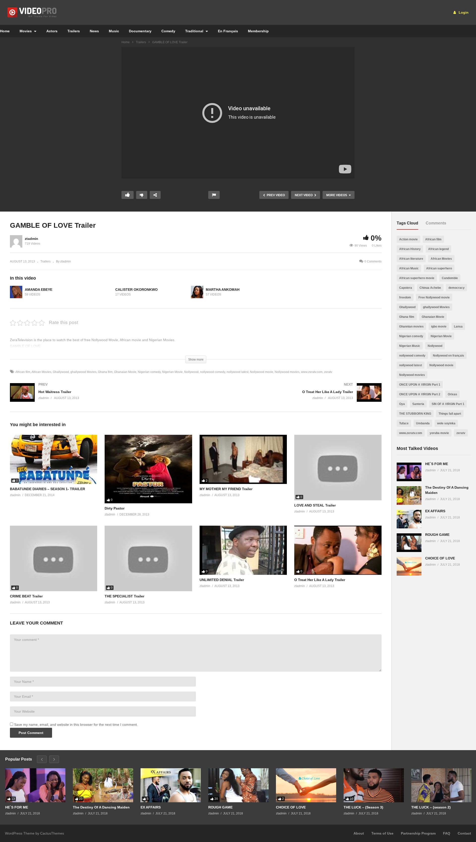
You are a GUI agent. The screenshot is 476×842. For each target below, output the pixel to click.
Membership (258, 31)
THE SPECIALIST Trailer (124, 596)
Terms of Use (382, 833)
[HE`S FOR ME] (409, 472)
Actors (52, 31)
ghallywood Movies (83, 372)
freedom (405, 297)
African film (22, 372)
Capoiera (405, 288)
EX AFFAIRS (435, 511)
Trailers (73, 31)
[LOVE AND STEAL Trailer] (338, 467)
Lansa (458, 326)
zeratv (328, 372)
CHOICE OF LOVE (440, 558)
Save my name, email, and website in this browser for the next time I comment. (76, 725)
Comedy (168, 31)
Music (114, 31)
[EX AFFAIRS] (409, 519)
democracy (456, 288)
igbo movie (438, 326)
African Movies (41, 372)
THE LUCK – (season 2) (431, 807)
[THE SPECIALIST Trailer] (148, 558)
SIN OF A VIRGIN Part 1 (448, 404)
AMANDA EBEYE (38, 290)
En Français (228, 31)
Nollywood (191, 372)
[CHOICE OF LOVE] (409, 566)
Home (125, 42)
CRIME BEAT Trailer (26, 596)
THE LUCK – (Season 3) (363, 807)
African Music (409, 268)
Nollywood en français (448, 355)
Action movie (408, 239)
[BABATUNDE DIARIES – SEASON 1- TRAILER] (53, 459)
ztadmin (31, 239)
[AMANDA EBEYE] (16, 292)
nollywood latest (237, 372)
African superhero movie (416, 278)
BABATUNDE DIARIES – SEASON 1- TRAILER (47, 489)
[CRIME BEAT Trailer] (53, 558)
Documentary (140, 31)
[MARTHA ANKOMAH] (197, 292)
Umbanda (423, 423)
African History (410, 249)
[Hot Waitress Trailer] (100, 397)
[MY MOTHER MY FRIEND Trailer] (243, 459)
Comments (436, 223)
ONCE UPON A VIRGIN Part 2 (419, 394)
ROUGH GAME (437, 535)
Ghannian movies (411, 326)
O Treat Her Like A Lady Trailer (319, 580)
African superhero (439, 268)
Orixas (452, 394)
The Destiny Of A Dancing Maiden (101, 807)
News (94, 31)
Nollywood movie (261, 372)
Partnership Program (418, 833)
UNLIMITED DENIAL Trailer (222, 580)
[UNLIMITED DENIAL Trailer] (243, 550)
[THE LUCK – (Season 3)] (374, 785)
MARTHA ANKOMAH (222, 290)
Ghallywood (61, 372)
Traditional (194, 31)
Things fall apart (450, 413)
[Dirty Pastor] (148, 469)
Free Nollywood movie (434, 297)
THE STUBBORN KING (415, 413)
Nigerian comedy (149, 372)
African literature (411, 258)
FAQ (446, 833)
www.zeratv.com (312, 372)
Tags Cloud (407, 223)
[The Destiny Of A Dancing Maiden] (409, 495)
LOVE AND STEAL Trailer (315, 505)
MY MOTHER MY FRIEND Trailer (226, 489)
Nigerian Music (409, 346)
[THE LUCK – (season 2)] (441, 785)
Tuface (404, 423)
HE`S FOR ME (436, 464)
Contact (464, 833)
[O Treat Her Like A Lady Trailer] (291, 397)
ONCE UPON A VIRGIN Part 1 (419, 384)
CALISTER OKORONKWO (136, 290)
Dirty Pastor (114, 508)
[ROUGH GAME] (409, 542)
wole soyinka (446, 423)
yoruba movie (439, 433)
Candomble (450, 278)
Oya (402, 404)
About (359, 833)
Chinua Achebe (430, 288)
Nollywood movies (287, 372)
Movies (26, 31)
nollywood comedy (212, 372)
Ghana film (105, 372)
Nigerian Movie (172, 372)
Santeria (418, 404)
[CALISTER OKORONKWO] (106, 292)
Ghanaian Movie (125, 372)
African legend (438, 249)
